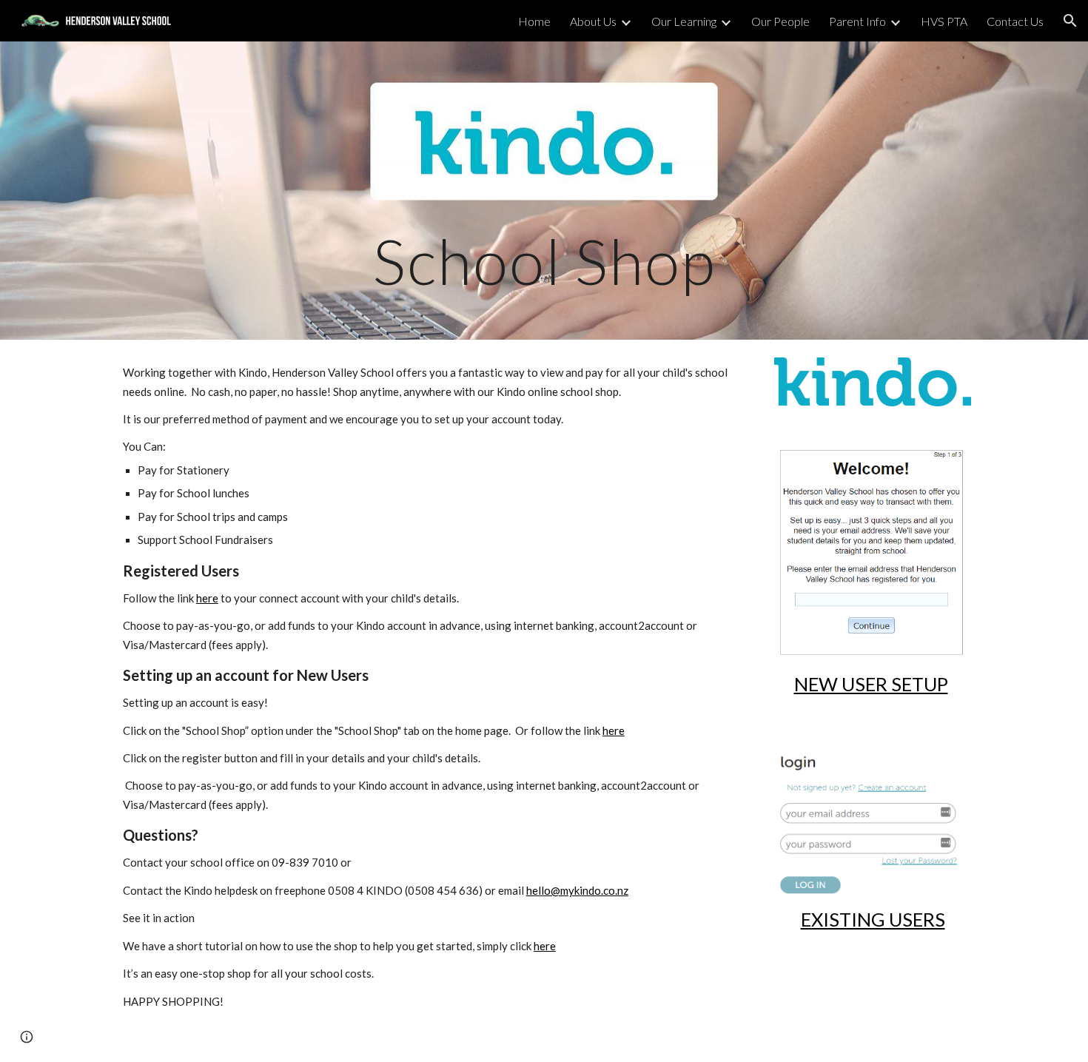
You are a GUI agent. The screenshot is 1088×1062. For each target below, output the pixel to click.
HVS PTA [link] (944, 21)
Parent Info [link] (857, 21)
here (207, 598)
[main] (544, 190)
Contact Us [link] (1015, 21)
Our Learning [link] (683, 21)
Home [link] (534, 21)
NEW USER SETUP (871, 684)
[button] (1070, 20)
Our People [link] (780, 21)
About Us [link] (593, 21)
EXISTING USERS (873, 919)
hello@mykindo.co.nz (577, 890)
